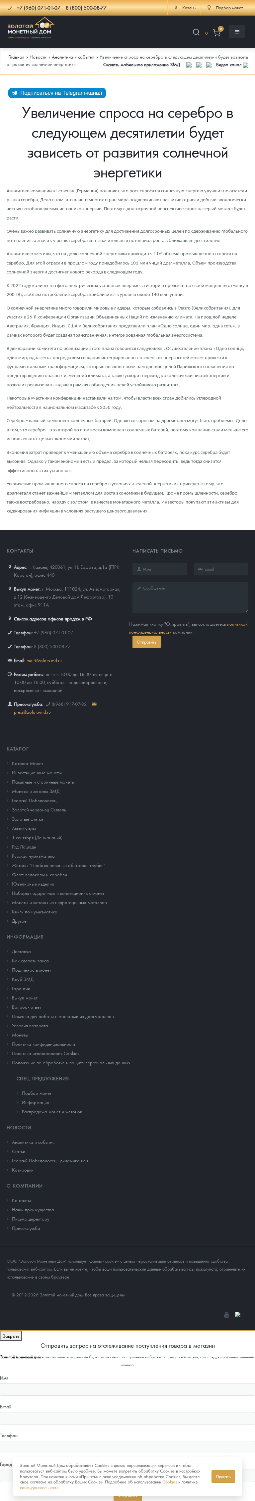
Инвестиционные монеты (37, 772)
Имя (4, 1377)
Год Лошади (24, 846)
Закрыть (11, 1336)
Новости (19, 1127)
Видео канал (229, 64)
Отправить (146, 642)
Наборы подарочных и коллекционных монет (58, 893)
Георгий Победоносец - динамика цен (50, 1160)
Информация (25, 937)
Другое (19, 921)
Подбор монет (36, 1093)
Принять (223, 1476)
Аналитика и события (33, 1142)
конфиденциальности (39, 1487)
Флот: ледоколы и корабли (39, 874)
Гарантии (21, 988)
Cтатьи (18, 1151)
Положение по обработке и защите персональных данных (71, 1062)
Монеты (20, 1035)
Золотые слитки (27, 819)
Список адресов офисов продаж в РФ (53, 618)
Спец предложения (43, 1078)
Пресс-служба (26, 1228)
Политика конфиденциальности (43, 1044)
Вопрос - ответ (26, 1007)
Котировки (23, 1170)
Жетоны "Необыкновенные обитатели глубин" (58, 865)
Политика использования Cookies (45, 1053)
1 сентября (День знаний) (37, 837)
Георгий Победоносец (34, 800)
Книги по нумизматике (34, 911)
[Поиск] (196, 33)
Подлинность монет (31, 970)
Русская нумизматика (33, 856)
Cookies (169, 1481)
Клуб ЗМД (23, 979)
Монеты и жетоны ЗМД (35, 791)
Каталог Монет (27, 763)
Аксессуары (24, 828)
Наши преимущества (33, 1209)
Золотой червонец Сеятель (39, 809)
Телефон (9, 1435)
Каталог (18, 748)
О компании (25, 1185)
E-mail (5, 1406)
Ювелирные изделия (33, 884)
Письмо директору (30, 1219)
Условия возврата (30, 1025)
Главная (16, 57)
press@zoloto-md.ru (32, 712)
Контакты (21, 1200)
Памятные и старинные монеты (43, 782)
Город (6, 1464)
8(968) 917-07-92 (69, 704)
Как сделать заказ (30, 960)
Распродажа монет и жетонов (52, 1111)
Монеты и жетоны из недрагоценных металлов (59, 902)
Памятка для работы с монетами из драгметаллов (63, 1016)
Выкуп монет (25, 997)
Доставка (21, 951)
